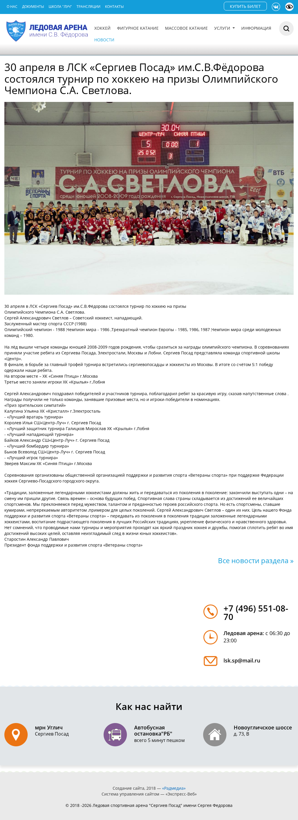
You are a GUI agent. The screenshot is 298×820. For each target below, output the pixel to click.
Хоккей (102, 28)
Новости (104, 40)
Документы (33, 6)
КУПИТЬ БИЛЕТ (245, 6)
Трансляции (88, 6)
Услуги (222, 28)
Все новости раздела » (256, 560)
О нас (12, 6)
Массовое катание (186, 28)
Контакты (114, 6)
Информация (256, 28)
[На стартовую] (47, 30)
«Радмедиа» (174, 788)
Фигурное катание (138, 28)
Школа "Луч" (60, 6)
